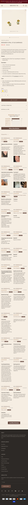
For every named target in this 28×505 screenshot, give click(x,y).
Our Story (3, 444)
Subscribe (6, 486)
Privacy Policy (4, 469)
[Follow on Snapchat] (22, 491)
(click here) (19, 2)
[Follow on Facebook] (2, 491)
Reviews (2, 450)
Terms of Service (4, 471)
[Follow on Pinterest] (12, 491)
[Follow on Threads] (8, 491)
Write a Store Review (14, 128)
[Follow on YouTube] (15, 491)
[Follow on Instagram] (5, 491)
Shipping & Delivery (5, 458)
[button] (8, 118)
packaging (16, 76)
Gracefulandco (5, 40)
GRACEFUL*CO (7, 138)
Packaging (3, 448)
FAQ (2, 456)
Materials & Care (4, 446)
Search (2, 465)
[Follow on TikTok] (19, 491)
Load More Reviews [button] (14, 423)
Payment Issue (4, 460)
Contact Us (3, 467)
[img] (14, 115)
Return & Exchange (5, 462)
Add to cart (14, 100)
